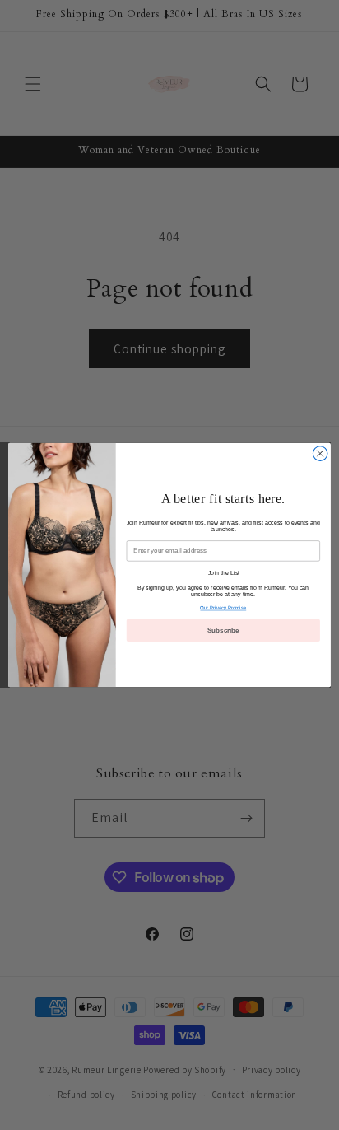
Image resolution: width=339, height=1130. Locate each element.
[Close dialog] (320, 453)
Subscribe (223, 630)
